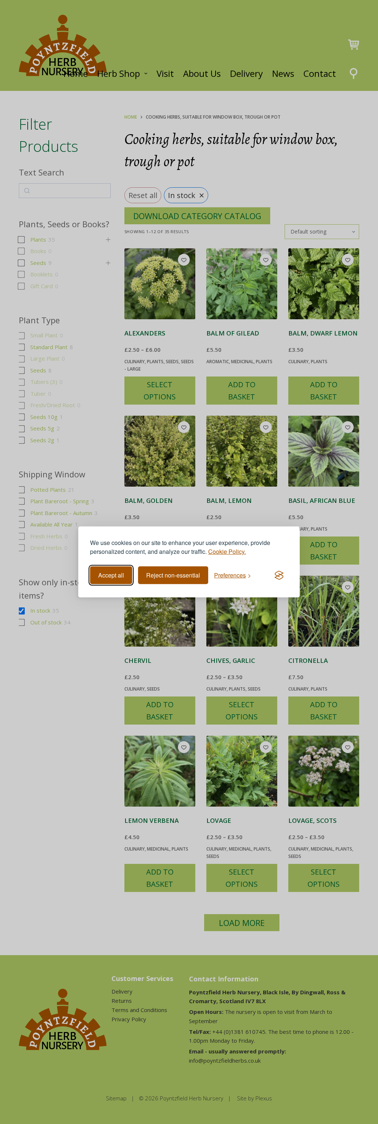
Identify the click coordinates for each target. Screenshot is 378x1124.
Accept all (111, 575)
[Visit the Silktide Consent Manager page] (279, 575)
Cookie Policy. (227, 551)
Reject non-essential (173, 575)
